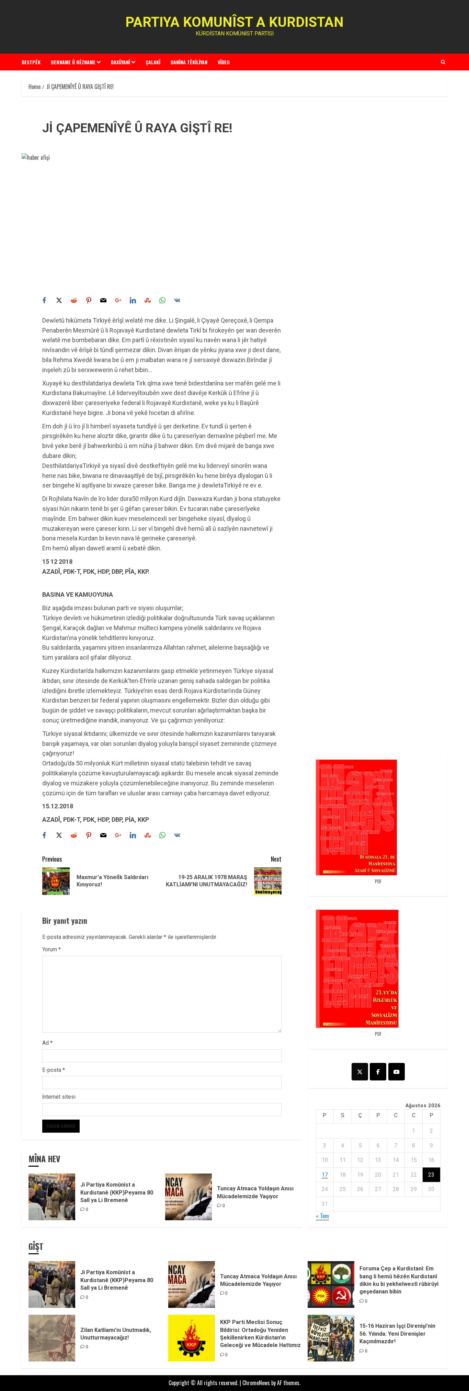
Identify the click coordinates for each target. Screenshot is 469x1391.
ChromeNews (256, 1383)
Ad (47, 1043)
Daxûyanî (120, 62)
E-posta (53, 1070)
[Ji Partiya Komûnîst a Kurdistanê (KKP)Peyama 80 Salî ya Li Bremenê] (51, 1197)
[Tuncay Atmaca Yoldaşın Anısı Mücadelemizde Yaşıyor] (188, 1197)
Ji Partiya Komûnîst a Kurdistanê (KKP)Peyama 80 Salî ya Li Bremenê (116, 1192)
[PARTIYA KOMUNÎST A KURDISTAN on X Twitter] (360, 1071)
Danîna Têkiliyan (189, 62)
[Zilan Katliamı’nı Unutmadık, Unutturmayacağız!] (51, 1338)
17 (325, 1174)
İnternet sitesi (59, 1096)
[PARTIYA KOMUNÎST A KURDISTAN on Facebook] (378, 1071)
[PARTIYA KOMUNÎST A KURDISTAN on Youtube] (396, 1071)
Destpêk (31, 62)
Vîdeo (224, 62)
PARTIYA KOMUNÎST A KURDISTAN (234, 22)
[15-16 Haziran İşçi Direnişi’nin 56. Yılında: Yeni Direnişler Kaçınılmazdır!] (331, 1338)
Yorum (51, 949)
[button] (443, 61)
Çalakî (153, 62)
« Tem (322, 1216)
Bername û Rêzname (73, 62)
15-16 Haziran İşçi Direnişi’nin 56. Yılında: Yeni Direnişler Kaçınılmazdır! (397, 1334)
